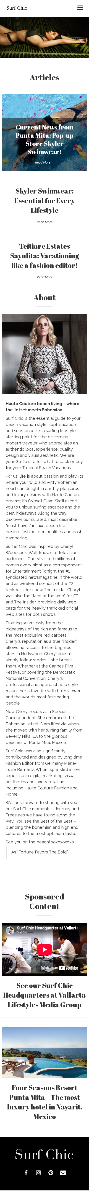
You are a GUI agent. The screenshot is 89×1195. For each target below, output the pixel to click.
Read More (42, 162)
